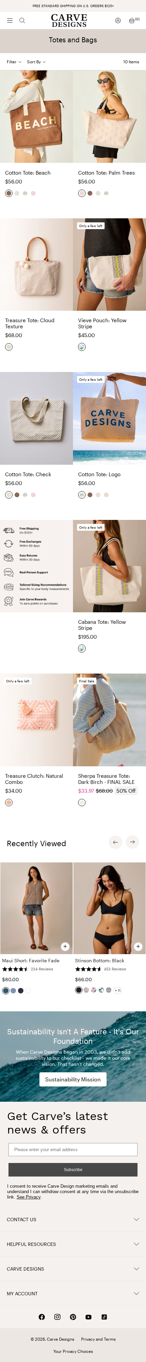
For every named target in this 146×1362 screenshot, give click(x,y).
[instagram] (57, 1317)
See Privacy (28, 1197)
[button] (39, 61)
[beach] (9, 193)
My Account (22, 1293)
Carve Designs (25, 1269)
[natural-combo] (9, 802)
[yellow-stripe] (82, 347)
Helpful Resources (31, 1244)
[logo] (25, 193)
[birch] (82, 802)
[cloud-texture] (9, 347)
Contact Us (21, 1219)
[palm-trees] (34, 193)
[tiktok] (104, 1317)
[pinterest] (73, 1317)
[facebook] (42, 1317)
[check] (17, 193)
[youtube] (89, 1317)
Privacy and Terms (98, 1339)
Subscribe (73, 1169)
